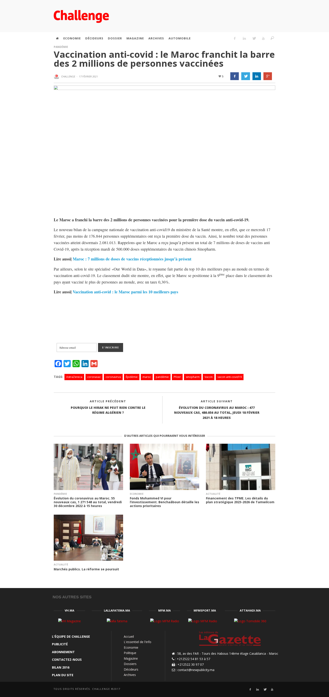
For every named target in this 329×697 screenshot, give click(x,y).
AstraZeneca (74, 377)
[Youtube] (263, 38)
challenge (68, 76)
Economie (136, 493)
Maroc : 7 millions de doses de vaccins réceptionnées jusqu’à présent (132, 259)
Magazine (131, 658)
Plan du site (62, 675)
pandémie (162, 377)
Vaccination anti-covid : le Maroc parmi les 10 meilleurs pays (125, 292)
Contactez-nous (67, 659)
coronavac (94, 377)
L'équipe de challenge (71, 636)
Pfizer (177, 377)
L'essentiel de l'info (137, 642)
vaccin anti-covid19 (230, 377)
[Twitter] (254, 38)
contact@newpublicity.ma (195, 670)
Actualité (213, 493)
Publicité (60, 644)
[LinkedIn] (244, 38)
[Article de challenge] (57, 77)
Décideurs (131, 669)
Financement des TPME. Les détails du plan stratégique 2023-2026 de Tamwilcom (240, 500)
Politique (130, 653)
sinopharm (193, 377)
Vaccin (209, 377)
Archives (130, 675)
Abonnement (63, 652)
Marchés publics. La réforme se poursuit (86, 569)
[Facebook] (235, 38)
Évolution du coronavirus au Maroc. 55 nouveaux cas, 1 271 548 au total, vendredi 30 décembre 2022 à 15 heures (88, 502)
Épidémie (132, 377)
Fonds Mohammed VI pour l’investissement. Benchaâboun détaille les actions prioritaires (164, 502)
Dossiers (130, 664)
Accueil (129, 636)
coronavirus (113, 377)
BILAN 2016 (60, 667)
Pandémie (61, 47)
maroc (147, 377)
